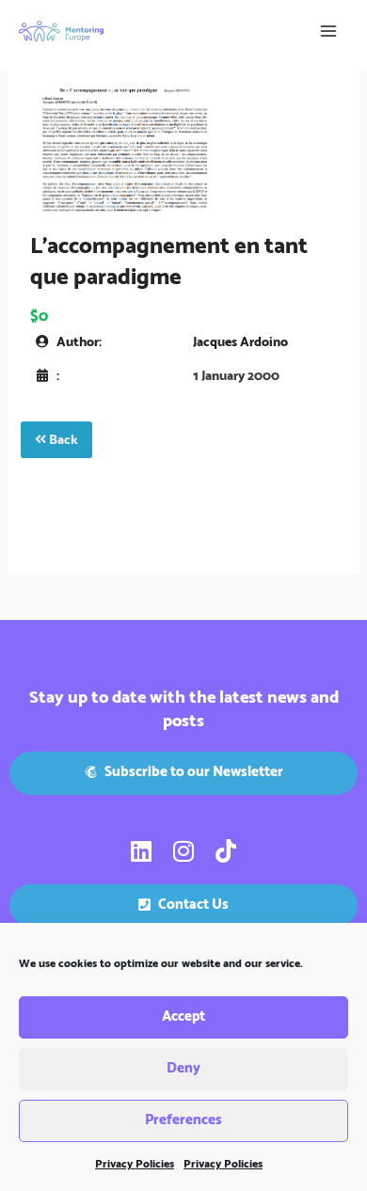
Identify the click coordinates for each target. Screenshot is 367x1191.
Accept (183, 1016)
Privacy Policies (134, 1164)
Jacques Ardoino (240, 342)
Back (62, 440)
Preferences (183, 1120)
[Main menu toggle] (328, 31)
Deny (183, 1068)
